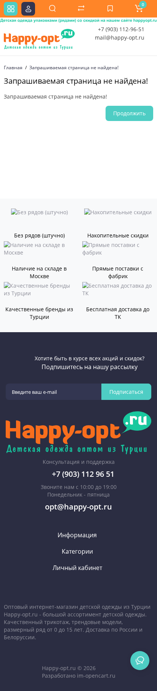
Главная (13, 67)
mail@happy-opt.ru (119, 37)
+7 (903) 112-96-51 (121, 29)
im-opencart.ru (96, 675)
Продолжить (129, 113)
